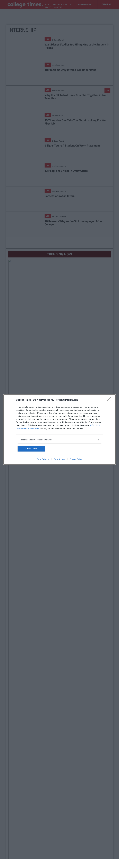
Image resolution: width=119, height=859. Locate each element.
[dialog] (59, 429)
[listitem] (59, 439)
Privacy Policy (76, 459)
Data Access (59, 459)
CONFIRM (31, 448)
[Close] (109, 400)
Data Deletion (43, 459)
